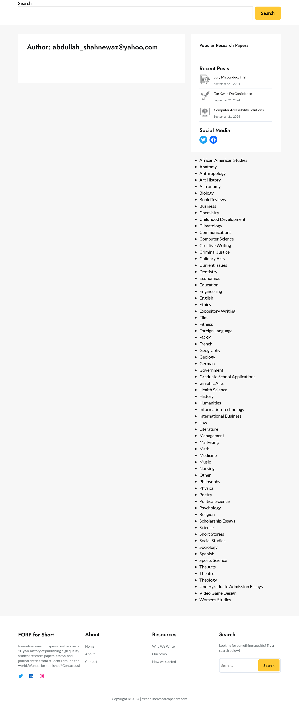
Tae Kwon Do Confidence (233, 93)
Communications (215, 232)
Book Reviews (212, 199)
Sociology (208, 547)
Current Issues (213, 265)
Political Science (214, 501)
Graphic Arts (211, 383)
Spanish (206, 553)
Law (203, 422)
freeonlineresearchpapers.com (164, 699)
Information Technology (221, 409)
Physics (206, 488)
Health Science (213, 389)
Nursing (207, 468)
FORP (205, 337)
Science (206, 527)
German (207, 363)
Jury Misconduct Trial (230, 77)
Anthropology (212, 173)
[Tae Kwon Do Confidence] (204, 96)
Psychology (210, 507)
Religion (207, 514)
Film (203, 317)
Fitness (206, 324)
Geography (209, 350)
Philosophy (209, 481)
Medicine (208, 455)
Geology (207, 356)
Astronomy (210, 186)
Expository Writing (217, 311)
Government (211, 370)
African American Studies (223, 160)
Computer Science (216, 238)
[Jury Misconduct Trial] (204, 80)
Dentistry (208, 271)
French (205, 343)
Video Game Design (218, 593)
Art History (210, 179)
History (206, 396)
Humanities (210, 402)
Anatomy (208, 166)
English (206, 297)
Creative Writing (215, 245)
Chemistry (209, 212)
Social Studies (212, 540)
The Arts (207, 566)
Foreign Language (215, 330)
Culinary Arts (212, 258)
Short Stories (211, 534)
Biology (206, 192)
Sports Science (213, 560)
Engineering (210, 291)
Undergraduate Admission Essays (231, 586)
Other (205, 474)
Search (25, 3)
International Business (220, 415)
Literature (208, 429)
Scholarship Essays (217, 520)
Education (208, 284)
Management (211, 435)
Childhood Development (222, 219)
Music (205, 461)
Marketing (209, 442)
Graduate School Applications (227, 376)
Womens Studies (215, 599)
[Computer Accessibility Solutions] (204, 113)
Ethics (205, 304)
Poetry (205, 494)
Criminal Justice (214, 251)
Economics (209, 278)
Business (207, 206)
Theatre (206, 573)
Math (204, 448)
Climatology (210, 225)
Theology (208, 579)
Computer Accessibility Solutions (239, 110)
